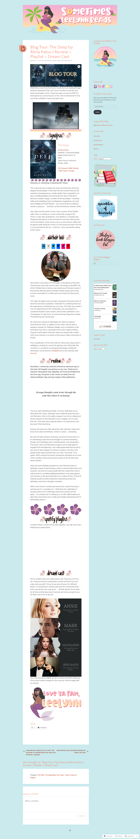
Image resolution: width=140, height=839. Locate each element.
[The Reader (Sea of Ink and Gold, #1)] (115, 321)
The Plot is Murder (99, 308)
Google (71, 171)
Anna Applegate (100, 302)
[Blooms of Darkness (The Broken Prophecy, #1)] (115, 305)
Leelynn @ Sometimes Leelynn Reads (58, 60)
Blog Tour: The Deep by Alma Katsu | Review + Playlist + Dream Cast (51, 52)
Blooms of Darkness (100, 301)
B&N (70, 168)
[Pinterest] (68, 246)
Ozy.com (33, 353)
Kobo (65, 171)
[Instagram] (63, 246)
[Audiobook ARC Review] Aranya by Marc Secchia (71, 751)
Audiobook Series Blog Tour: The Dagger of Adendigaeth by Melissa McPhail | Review (41, 752)
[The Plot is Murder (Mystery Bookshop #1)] (115, 313)
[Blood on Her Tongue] (115, 297)
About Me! (97, 136)
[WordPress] (43, 246)
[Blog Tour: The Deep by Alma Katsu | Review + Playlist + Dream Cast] (22, 48)
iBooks (76, 168)
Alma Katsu (64, 150)
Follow (98, 112)
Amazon (64, 168)
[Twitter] (53, 246)
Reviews (96, 149)
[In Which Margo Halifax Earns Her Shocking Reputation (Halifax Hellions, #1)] (115, 289)
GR (59, 168)
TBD (60, 171)
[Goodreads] (48, 246)
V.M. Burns (98, 310)
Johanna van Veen (100, 295)
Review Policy (98, 140)
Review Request (98, 144)
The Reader (97, 316)
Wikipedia (55, 351)
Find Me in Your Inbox (103, 94)
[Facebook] (58, 246)
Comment (82, 816)
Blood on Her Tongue (100, 293)
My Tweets (97, 339)
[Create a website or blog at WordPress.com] (70, 830)
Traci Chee (98, 318)
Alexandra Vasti (99, 289)
